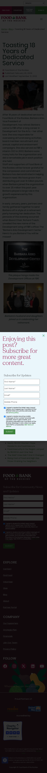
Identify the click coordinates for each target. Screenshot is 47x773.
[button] (43, 335)
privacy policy (13, 413)
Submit (9, 431)
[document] (23, 386)
